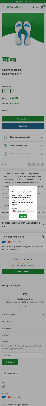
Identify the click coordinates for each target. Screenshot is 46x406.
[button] (34, 189)
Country (14, 208)
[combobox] (19, 211)
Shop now (23, 216)
